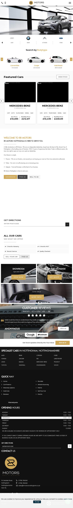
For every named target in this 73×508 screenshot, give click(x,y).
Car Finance (7, 384)
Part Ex (40, 388)
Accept (37, 502)
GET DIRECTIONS (12, 220)
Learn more (67, 499)
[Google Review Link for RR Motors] (30, 334)
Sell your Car (42, 391)
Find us (22, 177)
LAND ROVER (58, 358)
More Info (37, 297)
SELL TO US (34, 177)
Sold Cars (6, 391)
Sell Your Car (12, 257)
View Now (18, 277)
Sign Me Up (62, 343)
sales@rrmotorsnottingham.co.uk (29, 485)
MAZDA (21, 362)
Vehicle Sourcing (43, 384)
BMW (20, 355)
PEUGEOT (57, 362)
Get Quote (54, 277)
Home (5, 381)
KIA (37, 358)
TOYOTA (3, 365)
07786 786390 (23, 480)
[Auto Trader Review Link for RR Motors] (42, 334)
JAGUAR (21, 358)
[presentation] (2, 59)
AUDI (2, 355)
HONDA (3, 358)
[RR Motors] (36, 3)
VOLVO (56, 365)
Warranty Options (9, 388)
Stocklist (40, 381)
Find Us (40, 394)
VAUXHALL (22, 365)
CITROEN (39, 355)
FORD (55, 355)
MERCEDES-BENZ (41, 362)
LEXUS (3, 362)
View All (63, 329)
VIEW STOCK (62, 77)
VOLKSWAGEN (40, 365)
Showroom (10, 177)
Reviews (6, 394)
